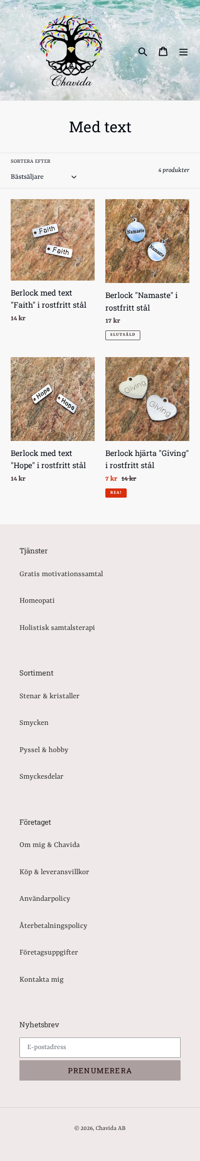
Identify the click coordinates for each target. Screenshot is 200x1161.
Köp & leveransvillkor (54, 872)
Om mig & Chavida (49, 845)
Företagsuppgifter (48, 953)
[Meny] (183, 52)
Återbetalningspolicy (53, 926)
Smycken (34, 723)
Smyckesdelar (41, 777)
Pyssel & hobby (43, 750)
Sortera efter (30, 161)
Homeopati (37, 601)
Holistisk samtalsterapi (57, 628)
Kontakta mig (41, 980)
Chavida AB (111, 1128)
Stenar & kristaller (49, 696)
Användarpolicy (44, 899)
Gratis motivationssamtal (61, 574)
